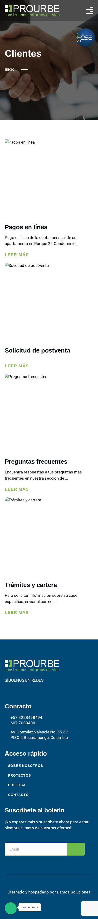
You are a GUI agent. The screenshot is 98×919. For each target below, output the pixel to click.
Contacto (18, 795)
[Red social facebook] (24, 688)
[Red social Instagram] (9, 688)
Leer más (17, 255)
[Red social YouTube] (38, 688)
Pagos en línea (26, 227)
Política (17, 785)
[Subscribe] (76, 849)
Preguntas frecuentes (36, 461)
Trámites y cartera (31, 584)
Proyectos (19, 775)
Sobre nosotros (25, 766)
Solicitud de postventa (37, 350)
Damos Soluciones (73, 892)
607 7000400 (22, 723)
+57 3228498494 (26, 717)
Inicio (10, 69)
